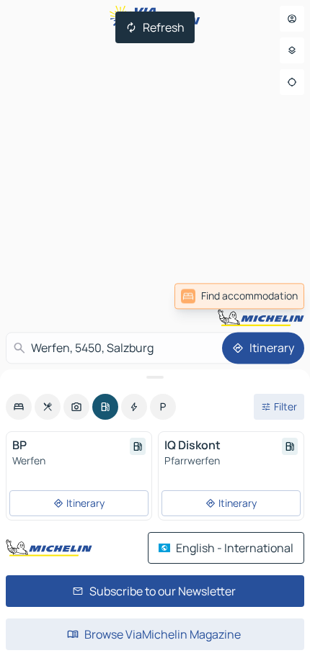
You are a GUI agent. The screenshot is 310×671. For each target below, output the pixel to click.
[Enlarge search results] (155, 377)
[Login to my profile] (292, 19)
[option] (19, 407)
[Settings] (292, 50)
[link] (239, 296)
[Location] (292, 82)
